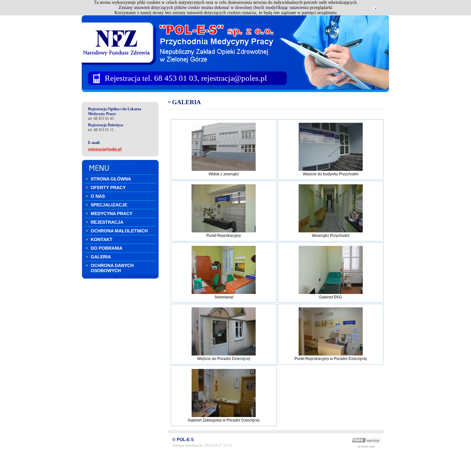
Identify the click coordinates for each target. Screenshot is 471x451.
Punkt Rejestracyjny (223, 235)
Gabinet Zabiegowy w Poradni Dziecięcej (224, 420)
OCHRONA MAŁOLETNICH (119, 230)
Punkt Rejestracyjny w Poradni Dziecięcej (330, 358)
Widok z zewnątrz (224, 174)
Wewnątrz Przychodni (331, 235)
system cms (366, 446)
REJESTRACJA (107, 222)
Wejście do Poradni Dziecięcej (223, 358)
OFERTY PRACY (108, 187)
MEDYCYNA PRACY (111, 213)
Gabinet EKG (330, 297)
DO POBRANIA (106, 248)
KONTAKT (101, 239)
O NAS (98, 196)
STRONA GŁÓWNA (111, 178)
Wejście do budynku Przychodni (331, 174)
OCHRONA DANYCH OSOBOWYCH (112, 268)
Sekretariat (223, 297)
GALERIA (101, 256)
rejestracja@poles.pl (104, 149)
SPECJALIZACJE (109, 204)
